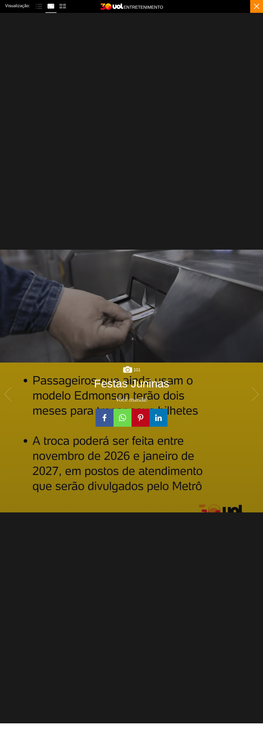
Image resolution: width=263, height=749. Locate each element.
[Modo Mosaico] (62, 5)
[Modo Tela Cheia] (51, 5)
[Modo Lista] (39, 5)
